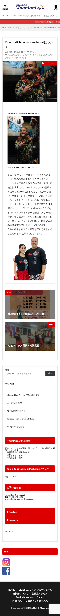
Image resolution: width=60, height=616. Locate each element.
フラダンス (10, 57)
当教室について (50, 15)
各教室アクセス (40, 593)
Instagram (13, 520)
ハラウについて (22, 27)
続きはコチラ (10, 476)
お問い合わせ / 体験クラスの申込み (30, 601)
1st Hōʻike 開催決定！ (16, 403)
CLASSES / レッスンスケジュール (26, 15)
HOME (5, 15)
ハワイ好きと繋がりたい (37, 55)
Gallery (40, 597)
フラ (51, 55)
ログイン (9, 531)
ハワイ (23, 55)
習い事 (18, 57)
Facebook (13, 512)
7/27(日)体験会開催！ (16, 411)
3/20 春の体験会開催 (15, 426)
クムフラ (16, 55)
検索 (7, 370)
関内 (24, 57)
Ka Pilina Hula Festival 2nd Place (20, 419)
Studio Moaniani (24, 597)
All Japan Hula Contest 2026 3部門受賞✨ (24, 395)
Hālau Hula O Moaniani (38, 608)
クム (9, 55)
